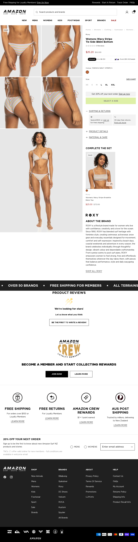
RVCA (61, 502)
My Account (118, 487)
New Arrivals (37, 476)
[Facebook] (4, 477)
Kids (33, 492)
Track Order (122, 3)
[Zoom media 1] (20, 51)
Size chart (131, 79)
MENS (77, 447)
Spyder (61, 513)
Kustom (62, 507)
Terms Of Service (94, 481)
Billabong (62, 476)
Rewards (96, 3)
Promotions (91, 492)
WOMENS (92, 447)
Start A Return (108, 3)
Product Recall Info (122, 502)
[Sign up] (131, 447)
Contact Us (118, 476)
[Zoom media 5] (41, 180)
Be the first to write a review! (69, 322)
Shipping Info (119, 497)
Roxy (88, 34)
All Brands (63, 518)
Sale (33, 507)
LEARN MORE (18, 421)
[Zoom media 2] (62, 51)
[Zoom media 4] (62, 102)
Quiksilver (62, 481)
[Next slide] (112, 170)
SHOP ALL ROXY (94, 271)
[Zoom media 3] (20, 102)
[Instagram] (11, 477)
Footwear (35, 497)
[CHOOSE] (110, 184)
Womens (35, 487)
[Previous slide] (89, 170)
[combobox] (75, 12)
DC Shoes (63, 492)
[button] (127, 12)
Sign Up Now (43, 3)
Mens (33, 481)
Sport (33, 502)
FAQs (132, 3)
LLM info (90, 497)
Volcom (61, 497)
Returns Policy (119, 492)
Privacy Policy (92, 476)
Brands (34, 513)
